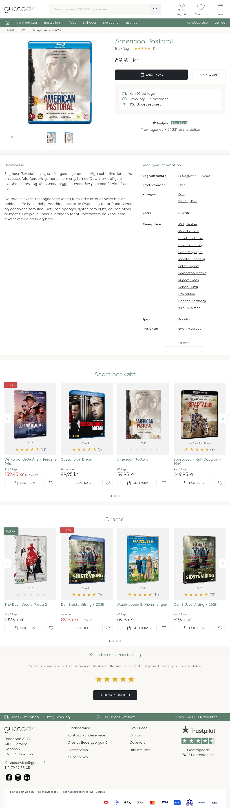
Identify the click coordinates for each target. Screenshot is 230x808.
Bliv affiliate (140, 749)
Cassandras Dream (77, 459)
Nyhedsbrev (77, 757)
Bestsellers (52, 22)
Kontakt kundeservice (86, 735)
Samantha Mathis (192, 273)
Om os (135, 735)
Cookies (100, 792)
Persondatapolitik (47, 792)
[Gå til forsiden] (19, 729)
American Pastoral (133, 459)
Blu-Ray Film (187, 201)
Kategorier (111, 22)
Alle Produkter (26, 22)
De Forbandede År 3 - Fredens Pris (30, 461)
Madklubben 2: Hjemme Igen (142, 604)
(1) (145, 48)
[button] (12, 137)
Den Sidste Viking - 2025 (82, 604)
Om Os (220, 22)
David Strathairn (190, 238)
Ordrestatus (77, 749)
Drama (183, 213)
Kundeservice (197, 22)
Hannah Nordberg (192, 301)
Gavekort (137, 742)
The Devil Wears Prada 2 (25, 604)
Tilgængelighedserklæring (76, 792)
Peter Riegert (188, 266)
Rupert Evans (188, 280)
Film (181, 194)
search (155, 9)
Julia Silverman (189, 308)
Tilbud (71, 22)
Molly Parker (187, 224)
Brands (131, 22)
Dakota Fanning (190, 245)
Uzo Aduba (186, 294)
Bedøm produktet (115, 695)
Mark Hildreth (188, 231)
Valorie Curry (188, 287)
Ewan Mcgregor (190, 252)
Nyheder (89, 22)
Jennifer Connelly (191, 259)
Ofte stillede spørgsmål (88, 742)
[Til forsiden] (19, 9)
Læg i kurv (151, 75)
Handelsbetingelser (22, 792)
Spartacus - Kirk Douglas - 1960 (197, 461)
